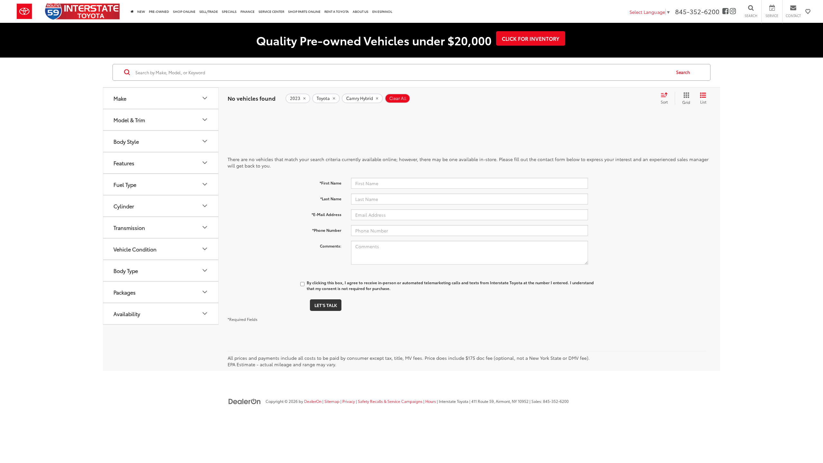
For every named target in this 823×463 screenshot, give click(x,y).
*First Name (330, 183)
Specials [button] (229, 11)
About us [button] (360, 11)
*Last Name (330, 198)
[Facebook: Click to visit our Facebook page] (725, 11)
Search (683, 72)
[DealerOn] (244, 401)
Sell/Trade (208, 11)
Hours (430, 401)
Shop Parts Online (304, 11)
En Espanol (382, 11)
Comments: (330, 246)
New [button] (141, 11)
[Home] (132, 11)
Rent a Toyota (336, 11)
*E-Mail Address (326, 214)
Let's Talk (325, 305)
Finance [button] (247, 11)
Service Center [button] (271, 11)
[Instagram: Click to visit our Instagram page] (733, 11)
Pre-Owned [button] (159, 11)
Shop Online (184, 11)
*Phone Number (326, 230)
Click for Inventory (530, 38)
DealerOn (312, 401)
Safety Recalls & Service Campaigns (390, 401)
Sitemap (331, 401)
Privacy (348, 401)
